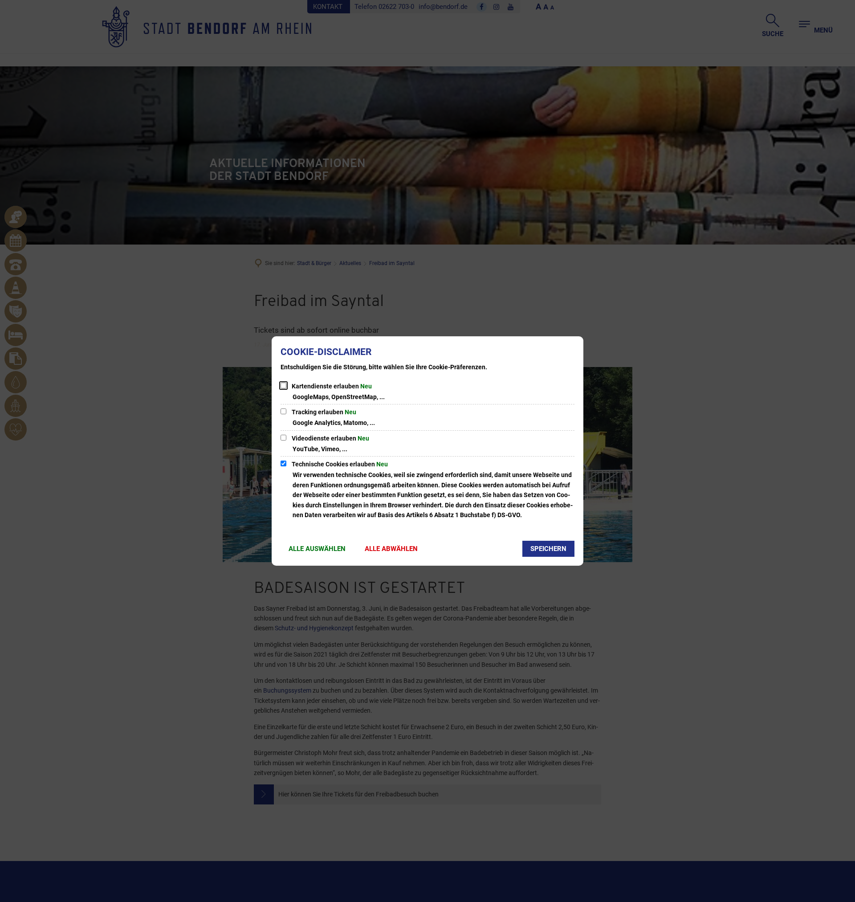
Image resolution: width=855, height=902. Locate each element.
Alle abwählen (391, 549)
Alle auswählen (317, 549)
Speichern (548, 549)
